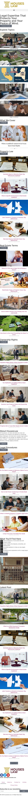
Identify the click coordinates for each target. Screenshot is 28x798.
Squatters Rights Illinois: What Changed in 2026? (14, 362)
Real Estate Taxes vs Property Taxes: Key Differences (14, 290)
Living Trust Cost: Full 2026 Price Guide (14, 533)
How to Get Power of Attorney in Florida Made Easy (14, 492)
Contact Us (17, 782)
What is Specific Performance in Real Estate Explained (14, 196)
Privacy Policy (14, 785)
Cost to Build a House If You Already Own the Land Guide (14, 312)
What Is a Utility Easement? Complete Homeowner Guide (14, 627)
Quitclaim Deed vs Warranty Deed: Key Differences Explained (14, 174)
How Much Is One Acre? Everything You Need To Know (14, 333)
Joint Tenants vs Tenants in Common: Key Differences (14, 218)
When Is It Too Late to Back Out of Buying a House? (14, 269)
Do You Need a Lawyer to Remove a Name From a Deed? (14, 471)
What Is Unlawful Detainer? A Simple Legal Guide (14, 513)
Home (3, 782)
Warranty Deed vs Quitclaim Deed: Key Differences (14, 239)
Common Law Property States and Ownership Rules (14, 405)
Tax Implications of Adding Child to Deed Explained (14, 383)
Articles (24, 782)
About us (9, 782)
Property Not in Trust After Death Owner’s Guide (14, 426)
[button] (14, 10)
